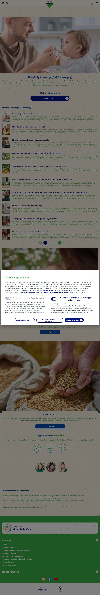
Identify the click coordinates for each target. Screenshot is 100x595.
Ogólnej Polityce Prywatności (30, 292)
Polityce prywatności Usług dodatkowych (56, 292)
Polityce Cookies (48, 290)
